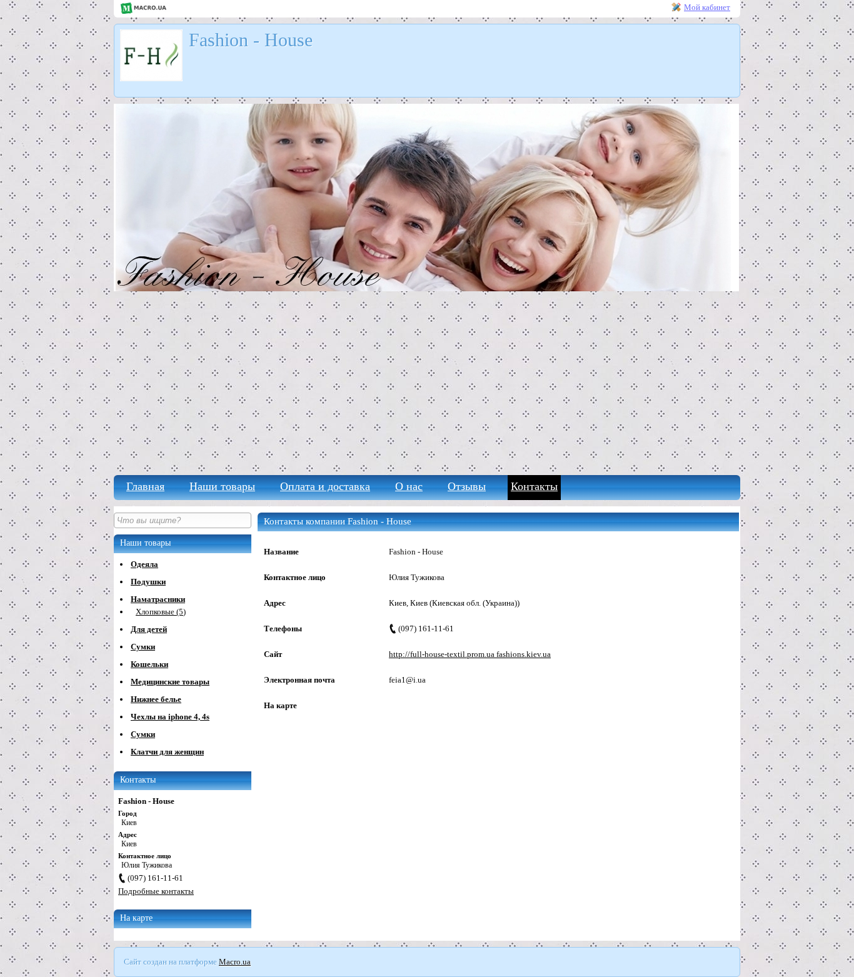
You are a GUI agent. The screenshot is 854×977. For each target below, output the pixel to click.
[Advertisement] (427, 381)
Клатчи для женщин (167, 751)
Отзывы (467, 486)
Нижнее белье (156, 699)
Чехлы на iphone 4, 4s (170, 716)
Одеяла (144, 564)
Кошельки (149, 664)
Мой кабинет (707, 7)
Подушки (148, 581)
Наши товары (222, 486)
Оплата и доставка (325, 486)
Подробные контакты (156, 891)
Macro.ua (235, 961)
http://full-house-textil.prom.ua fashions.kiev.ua (470, 654)
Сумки (143, 646)
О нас (409, 486)
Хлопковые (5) (161, 611)
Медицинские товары (170, 681)
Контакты (534, 486)
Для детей (149, 629)
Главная (145, 486)
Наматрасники (158, 599)
